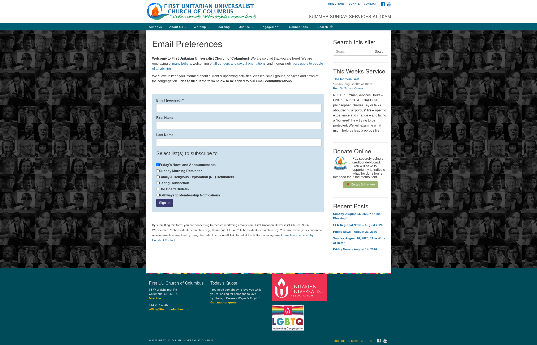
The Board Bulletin (174, 189)
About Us (176, 27)
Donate (354, 4)
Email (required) (170, 100)
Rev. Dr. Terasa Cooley (348, 88)
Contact (370, 4)
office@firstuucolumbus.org (169, 309)
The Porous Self (346, 79)
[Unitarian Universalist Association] (300, 287)
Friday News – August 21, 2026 (355, 231)
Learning (223, 27)
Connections (299, 27)
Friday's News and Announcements (187, 165)
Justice (245, 27)
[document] (268, 149)
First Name (164, 117)
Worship (200, 27)
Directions (336, 4)
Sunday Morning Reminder (180, 171)
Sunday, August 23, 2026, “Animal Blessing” (357, 216)
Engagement (270, 27)
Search (380, 51)
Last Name (164, 135)
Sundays (155, 27)
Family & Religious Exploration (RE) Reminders (196, 177)
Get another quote (223, 302)
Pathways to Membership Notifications (189, 195)
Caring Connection (174, 183)
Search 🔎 (325, 27)
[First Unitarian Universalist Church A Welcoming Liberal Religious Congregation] (217, 11)
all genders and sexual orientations (239, 63)
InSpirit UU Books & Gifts (353, 341)
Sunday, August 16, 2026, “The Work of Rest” (359, 240)
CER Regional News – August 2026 (358, 225)
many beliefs (181, 63)
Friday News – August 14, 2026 (355, 249)
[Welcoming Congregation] (288, 315)
